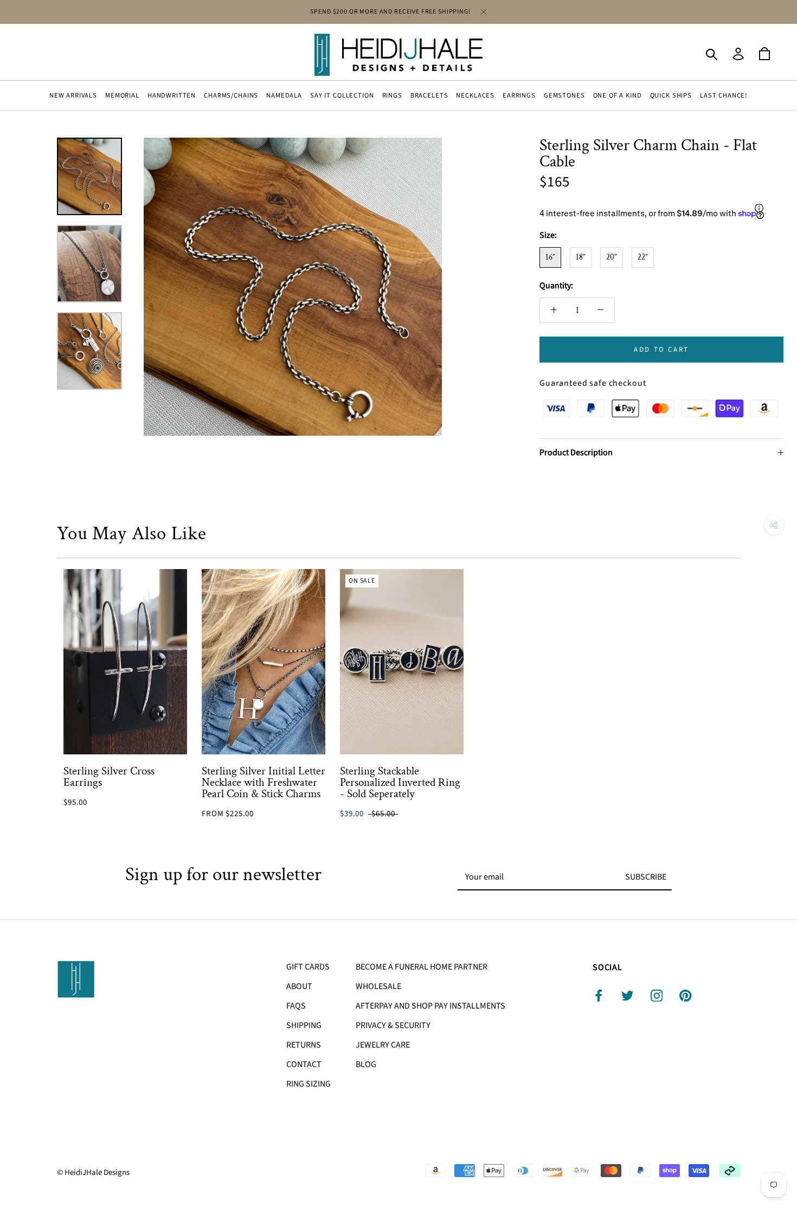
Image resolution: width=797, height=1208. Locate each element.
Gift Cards (308, 967)
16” (550, 257)
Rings (392, 95)
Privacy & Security (393, 1025)
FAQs (296, 1006)
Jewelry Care (383, 1045)
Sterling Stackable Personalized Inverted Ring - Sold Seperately (400, 782)
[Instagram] (657, 995)
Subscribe (645, 877)
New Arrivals (73, 95)
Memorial (122, 95)
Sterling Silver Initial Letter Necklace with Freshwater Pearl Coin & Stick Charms (263, 782)
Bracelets (429, 95)
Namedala (284, 95)
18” (581, 257)
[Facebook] (599, 995)
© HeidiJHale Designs (93, 1172)
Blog (366, 1064)
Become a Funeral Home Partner (421, 967)
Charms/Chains (231, 95)
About (299, 986)
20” (611, 257)
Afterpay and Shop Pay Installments (430, 1006)
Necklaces (475, 95)
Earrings (519, 95)
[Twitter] (627, 995)
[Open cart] (764, 54)
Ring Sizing (308, 1084)
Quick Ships (671, 95)
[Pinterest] (685, 995)
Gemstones (564, 95)
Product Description (576, 452)
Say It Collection (342, 95)
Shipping (304, 1025)
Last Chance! (724, 95)
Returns (303, 1045)
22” (643, 257)
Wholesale (378, 986)
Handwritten (171, 95)
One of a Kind (617, 95)
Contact (304, 1064)
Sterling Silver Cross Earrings (109, 777)
